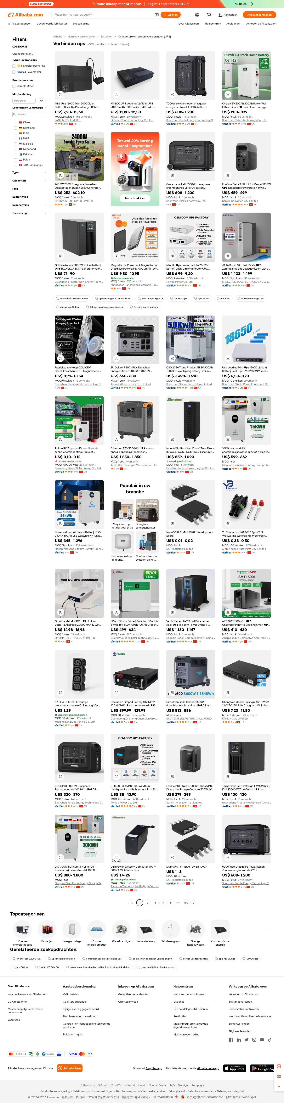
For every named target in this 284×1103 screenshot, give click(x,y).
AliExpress (87, 1085)
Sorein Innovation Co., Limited (240, 200)
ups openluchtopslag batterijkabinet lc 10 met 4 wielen (99, 967)
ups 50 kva (22, 967)
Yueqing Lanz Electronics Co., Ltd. (75, 721)
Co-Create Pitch (17, 1001)
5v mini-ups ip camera (146, 307)
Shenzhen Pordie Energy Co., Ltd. (186, 200)
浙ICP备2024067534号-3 (240, 1097)
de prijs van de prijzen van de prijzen (152, 958)
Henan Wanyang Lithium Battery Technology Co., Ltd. (79, 548)
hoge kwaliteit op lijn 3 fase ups (157, 967)
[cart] (210, 15)
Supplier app (154, 1068)
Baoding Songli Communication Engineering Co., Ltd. (190, 637)
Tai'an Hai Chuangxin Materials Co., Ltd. (134, 465)
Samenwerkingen (239, 1023)
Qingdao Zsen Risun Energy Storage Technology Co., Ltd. (246, 465)
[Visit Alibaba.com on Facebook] (231, 1039)
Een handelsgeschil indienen (190, 1009)
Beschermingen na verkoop (79, 1016)
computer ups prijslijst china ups (104, 958)
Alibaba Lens (16, 1068)
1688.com (102, 1085)
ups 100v (225, 298)
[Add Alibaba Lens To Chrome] (69, 1068)
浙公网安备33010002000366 (205, 1097)
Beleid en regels (72, 1034)
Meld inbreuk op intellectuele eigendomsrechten (190, 1025)
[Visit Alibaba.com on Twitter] (246, 1039)
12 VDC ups (252, 958)
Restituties (180, 1016)
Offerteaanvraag (128, 1001)
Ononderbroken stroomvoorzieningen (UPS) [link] (144, 36)
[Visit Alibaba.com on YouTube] (262, 1039)
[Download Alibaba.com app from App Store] (234, 1068)
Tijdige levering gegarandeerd (81, 1009)
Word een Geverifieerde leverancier (250, 1016)
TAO (172, 1085)
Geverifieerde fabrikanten (133, 994)
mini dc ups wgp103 (152, 298)
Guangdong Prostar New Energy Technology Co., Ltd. (79, 281)
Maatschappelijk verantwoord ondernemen (25, 1010)
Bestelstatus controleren (244, 1009)
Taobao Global (158, 1085)
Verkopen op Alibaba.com (244, 994)
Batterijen (106, 36)
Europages (198, 1085)
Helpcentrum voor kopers (188, 994)
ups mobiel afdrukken (63, 958)
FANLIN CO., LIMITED (68, 120)
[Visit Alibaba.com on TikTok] (269, 1039)
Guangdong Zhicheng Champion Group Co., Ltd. (135, 718)
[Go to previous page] (131, 902)
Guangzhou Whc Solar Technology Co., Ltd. (135, 637)
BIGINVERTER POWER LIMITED (74, 200)
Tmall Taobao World (123, 1085)
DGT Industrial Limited (179, 548)
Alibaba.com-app (208, 1068)
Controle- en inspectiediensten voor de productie (86, 1025)
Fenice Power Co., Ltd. (179, 281)
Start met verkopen (240, 1001)
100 (186, 902)
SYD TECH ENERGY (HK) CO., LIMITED (189, 718)
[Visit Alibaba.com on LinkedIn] (238, 1039)
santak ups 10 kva (69, 307)
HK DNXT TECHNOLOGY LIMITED (75, 637)
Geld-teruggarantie (74, 1001)
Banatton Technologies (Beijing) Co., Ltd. (190, 468)
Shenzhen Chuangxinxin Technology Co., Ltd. (79, 384)
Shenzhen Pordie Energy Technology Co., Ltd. (190, 120)
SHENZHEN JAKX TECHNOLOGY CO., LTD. (246, 281)
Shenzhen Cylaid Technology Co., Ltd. (244, 120)
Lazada (142, 1085)
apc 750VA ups (227, 958)
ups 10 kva (203, 298)
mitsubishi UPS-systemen (74, 298)
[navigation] (29, 470)
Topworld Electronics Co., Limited (131, 384)
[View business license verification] (177, 1097)
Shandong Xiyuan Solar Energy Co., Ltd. (78, 468)
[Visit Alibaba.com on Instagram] (254, 1039)
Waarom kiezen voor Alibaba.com (27, 994)
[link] (279, 1066)
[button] (156, 14)
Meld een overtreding (186, 1034)
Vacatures (14, 1019)
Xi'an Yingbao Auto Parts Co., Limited (244, 548)
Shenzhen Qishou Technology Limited (189, 384)
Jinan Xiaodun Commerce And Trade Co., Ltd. (246, 637)
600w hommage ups (252, 298)
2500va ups (180, 298)
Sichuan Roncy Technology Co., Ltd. (132, 120)
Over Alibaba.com (19, 986)
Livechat (178, 1001)
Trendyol (183, 1085)
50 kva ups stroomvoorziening (106, 307)
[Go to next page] (193, 902)
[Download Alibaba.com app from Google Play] (263, 1068)
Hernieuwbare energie (81, 36)
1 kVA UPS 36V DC (49, 967)
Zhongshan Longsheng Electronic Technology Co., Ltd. (135, 284)
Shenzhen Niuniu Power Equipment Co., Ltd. (246, 384)
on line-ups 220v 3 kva (28, 958)
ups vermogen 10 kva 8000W (114, 298)
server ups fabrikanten (195, 958)
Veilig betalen (71, 994)
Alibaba (57, 36)
